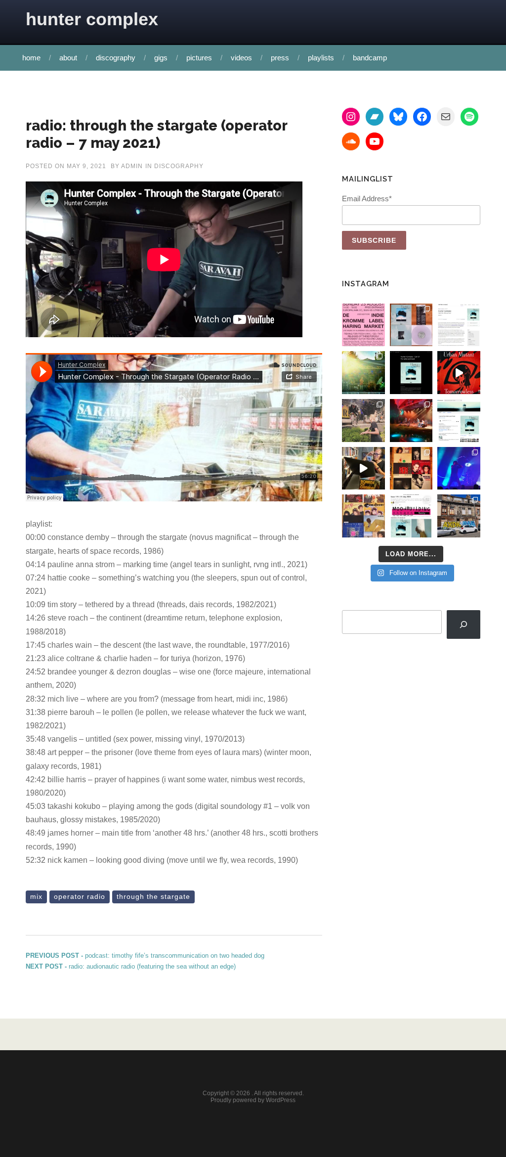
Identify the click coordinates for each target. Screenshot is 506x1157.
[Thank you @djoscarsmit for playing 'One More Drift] (363, 468)
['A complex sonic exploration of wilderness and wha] (411, 372)
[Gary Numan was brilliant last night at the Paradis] (458, 468)
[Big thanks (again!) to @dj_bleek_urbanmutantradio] (458, 372)
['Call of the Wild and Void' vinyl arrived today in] (411, 325)
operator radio (79, 896)
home (31, 57)
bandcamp (370, 57)
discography (115, 57)
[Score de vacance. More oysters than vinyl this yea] (363, 515)
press (280, 57)
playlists (321, 57)
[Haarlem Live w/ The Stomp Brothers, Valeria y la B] (363, 372)
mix (36, 896)
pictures (199, 57)
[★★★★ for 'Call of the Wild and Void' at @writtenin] (458, 325)
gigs (161, 57)
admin (132, 166)
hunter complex (92, 19)
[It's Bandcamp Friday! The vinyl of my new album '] (458, 420)
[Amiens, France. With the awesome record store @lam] (458, 515)
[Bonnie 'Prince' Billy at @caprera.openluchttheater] (411, 420)
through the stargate (153, 896)
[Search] (463, 624)
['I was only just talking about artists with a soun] (411, 515)
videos (241, 57)
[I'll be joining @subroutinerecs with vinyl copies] (363, 325)
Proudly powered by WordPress (253, 1100)
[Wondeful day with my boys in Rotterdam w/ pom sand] (411, 468)
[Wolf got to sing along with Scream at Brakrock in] (363, 420)
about (68, 57)
